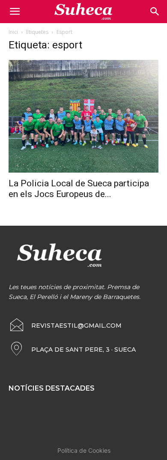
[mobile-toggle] (14, 11)
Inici (13, 32)
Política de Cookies (83, 450)
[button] (155, 11)
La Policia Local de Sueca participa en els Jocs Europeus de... (79, 188)
